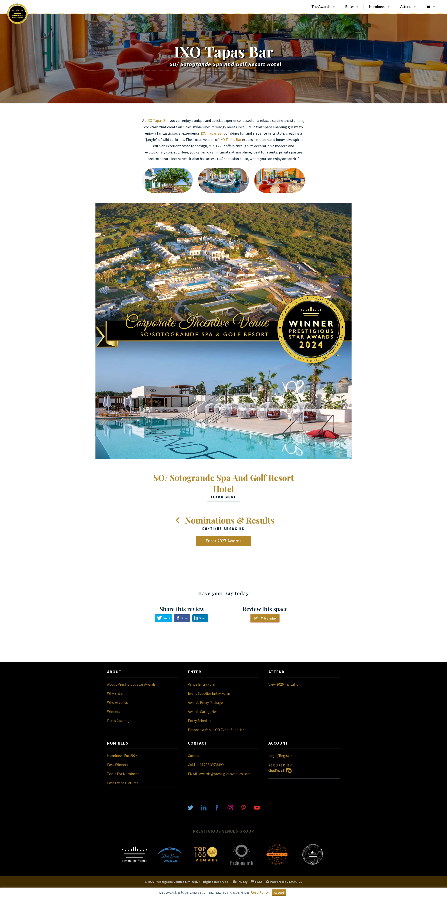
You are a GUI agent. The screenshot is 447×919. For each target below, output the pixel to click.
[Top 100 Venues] (206, 865)
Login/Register (280, 755)
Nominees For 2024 (122, 755)
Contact (194, 755)
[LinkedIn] (203, 807)
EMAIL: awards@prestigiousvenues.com (219, 773)
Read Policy (260, 892)
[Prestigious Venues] (134, 865)
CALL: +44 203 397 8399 (206, 764)
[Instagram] (230, 807)
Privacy (241, 882)
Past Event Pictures (122, 782)
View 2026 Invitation (284, 684)
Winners (113, 711)
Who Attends (117, 702)
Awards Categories (202, 711)
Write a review (267, 618)
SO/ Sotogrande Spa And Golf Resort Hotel (223, 485)
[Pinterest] (243, 807)
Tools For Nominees (123, 773)
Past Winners (117, 764)
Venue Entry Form (202, 684)
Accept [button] (279, 892)
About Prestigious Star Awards (131, 684)
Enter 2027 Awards (223, 541)
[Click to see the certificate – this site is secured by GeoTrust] (280, 774)
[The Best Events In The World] (170, 865)
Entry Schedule (200, 720)
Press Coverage (119, 720)
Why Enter (115, 693)
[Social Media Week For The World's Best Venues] (312, 865)
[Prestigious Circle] (241, 865)
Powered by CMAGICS (285, 882)
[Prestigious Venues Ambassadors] (277, 865)
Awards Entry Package (205, 702)
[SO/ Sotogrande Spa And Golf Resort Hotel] (223, 331)
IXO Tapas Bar (158, 120)
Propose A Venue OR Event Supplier (216, 729)
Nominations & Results (228, 522)
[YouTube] (256, 807)
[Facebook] (216, 807)
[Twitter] (190, 807)
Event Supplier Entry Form (209, 693)
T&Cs (258, 882)
